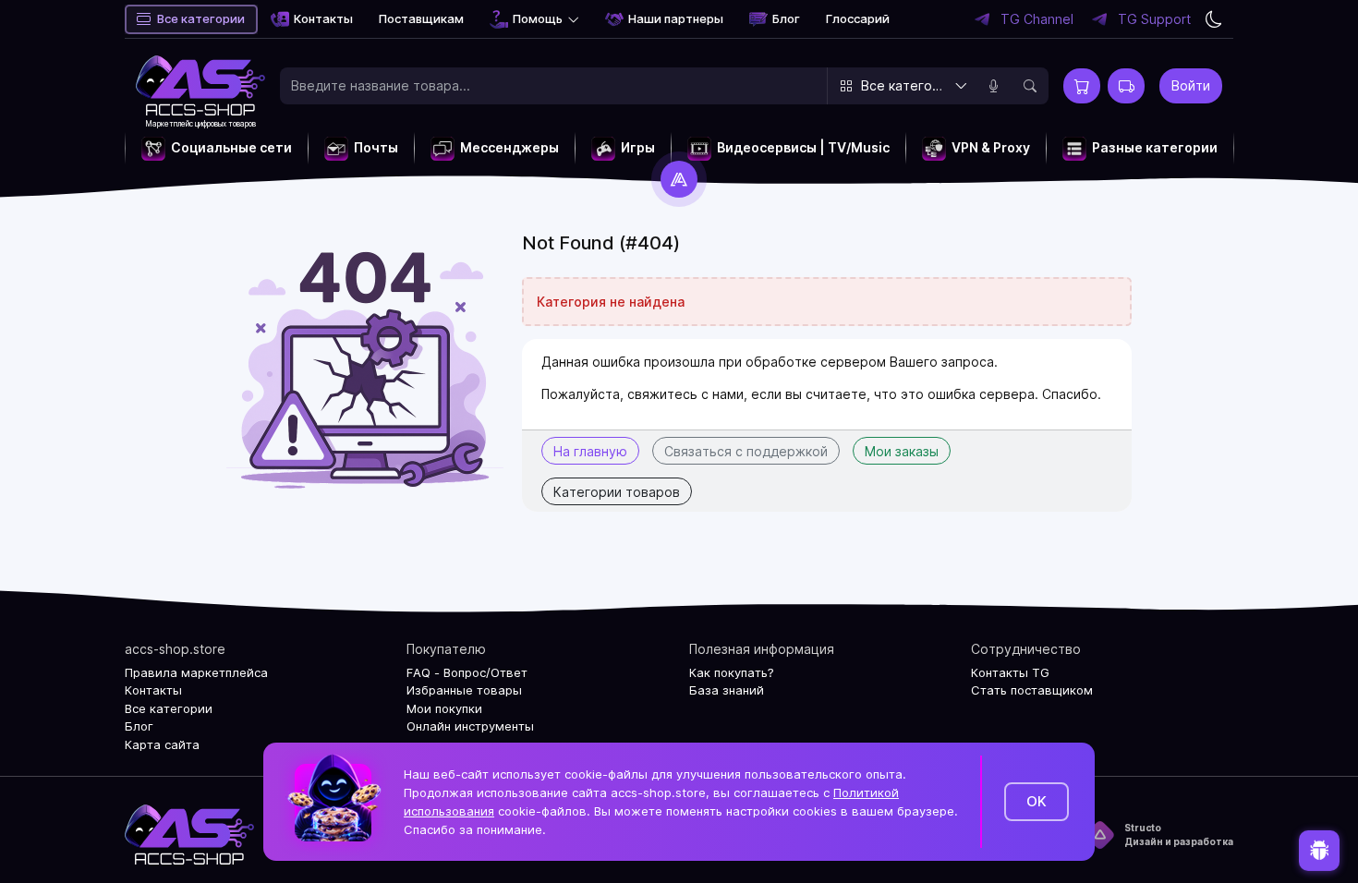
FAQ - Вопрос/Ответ (466, 672)
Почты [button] (376, 147)
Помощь (538, 18)
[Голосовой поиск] (993, 85)
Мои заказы (902, 451)
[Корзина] (1081, 85)
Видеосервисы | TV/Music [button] (803, 147)
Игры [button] (638, 147)
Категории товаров (616, 492)
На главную (590, 451)
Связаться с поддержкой (746, 451)
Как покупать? (731, 672)
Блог (786, 18)
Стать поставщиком (1032, 690)
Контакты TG (1010, 672)
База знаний (726, 690)
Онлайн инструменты (470, 726)
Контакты (323, 18)
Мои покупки (444, 708)
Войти (1190, 85)
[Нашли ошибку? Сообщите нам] (1319, 848)
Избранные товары (464, 690)
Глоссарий (858, 18)
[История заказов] (1126, 85)
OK (1036, 801)
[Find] (1030, 85)
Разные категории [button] (1155, 147)
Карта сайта (162, 744)
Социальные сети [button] (231, 147)
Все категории (201, 18)
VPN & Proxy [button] (991, 147)
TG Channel (1036, 19)
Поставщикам (421, 18)
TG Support (1154, 19)
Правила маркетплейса (196, 672)
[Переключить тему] (1214, 19)
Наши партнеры (675, 18)
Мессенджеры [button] (509, 147)
